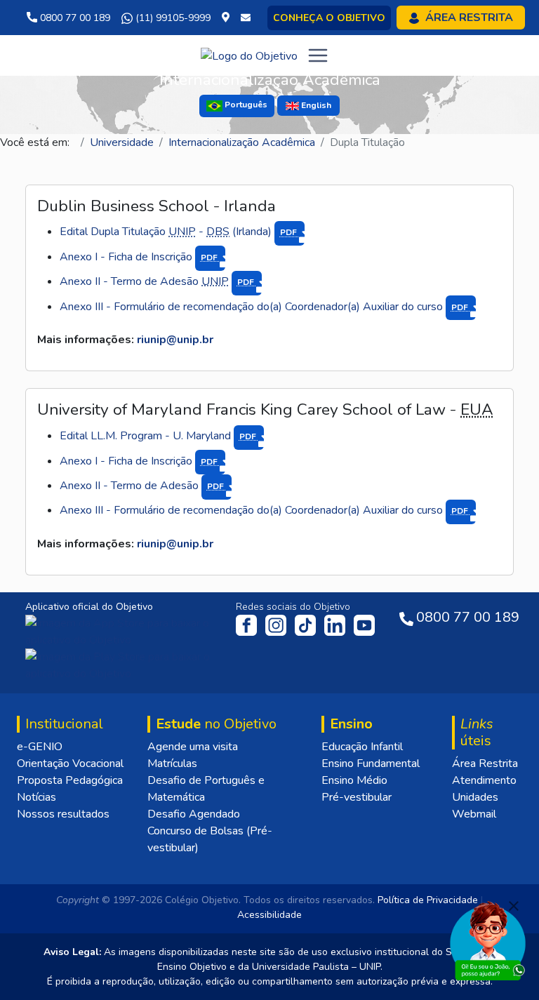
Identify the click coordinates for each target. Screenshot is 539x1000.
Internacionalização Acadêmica (241, 142)
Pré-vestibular (356, 797)
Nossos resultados (63, 814)
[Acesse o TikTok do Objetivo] (306, 624)
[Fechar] (513, 906)
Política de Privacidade (428, 900)
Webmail (474, 814)
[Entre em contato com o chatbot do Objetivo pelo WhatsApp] (487, 939)
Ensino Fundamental (370, 763)
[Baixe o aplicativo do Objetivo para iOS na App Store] (123, 630)
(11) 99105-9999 (172, 18)
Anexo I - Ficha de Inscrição (140, 257)
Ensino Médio (354, 780)
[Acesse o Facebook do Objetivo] (249, 624)
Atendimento (484, 780)
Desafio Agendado (193, 814)
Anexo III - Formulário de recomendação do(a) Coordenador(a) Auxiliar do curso (265, 306)
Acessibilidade (269, 914)
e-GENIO (39, 746)
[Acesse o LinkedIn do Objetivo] (336, 624)
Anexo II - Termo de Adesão (158, 281)
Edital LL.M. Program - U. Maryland (159, 436)
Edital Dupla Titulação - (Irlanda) (179, 231)
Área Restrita (485, 763)
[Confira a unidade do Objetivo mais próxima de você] (228, 17)
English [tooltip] (315, 105)
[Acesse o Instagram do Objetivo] (277, 624)
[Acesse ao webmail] (245, 17)
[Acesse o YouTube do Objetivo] (364, 624)
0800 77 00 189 (73, 18)
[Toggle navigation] (318, 55)
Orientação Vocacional (70, 763)
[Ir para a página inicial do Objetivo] (249, 54)
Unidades (475, 797)
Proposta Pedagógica (70, 780)
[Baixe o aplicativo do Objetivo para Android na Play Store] (122, 664)
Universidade (122, 142)
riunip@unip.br (175, 339)
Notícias (36, 797)
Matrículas (172, 763)
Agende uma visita (192, 746)
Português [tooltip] (244, 105)
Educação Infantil (362, 746)
